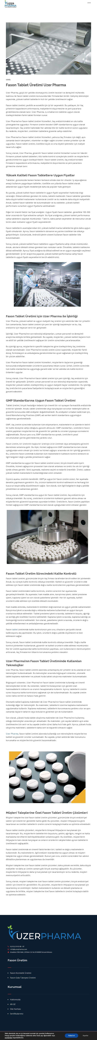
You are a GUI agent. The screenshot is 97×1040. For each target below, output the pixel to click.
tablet (15, 629)
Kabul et (71, 1035)
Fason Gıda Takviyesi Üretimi (23, 977)
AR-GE (12, 1004)
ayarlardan (8, 1038)
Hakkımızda (15, 999)
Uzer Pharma (12, 733)
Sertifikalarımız (16, 1013)
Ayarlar (85, 1035)
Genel (8, 80)
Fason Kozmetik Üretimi (20, 973)
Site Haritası (15, 1009)
